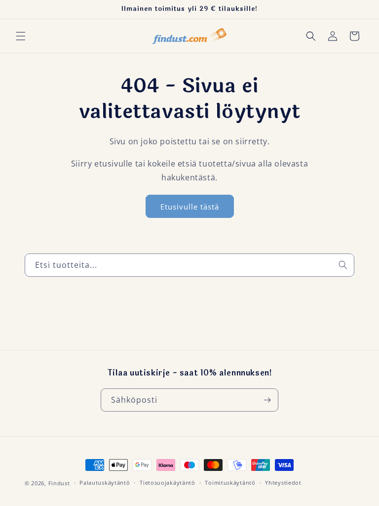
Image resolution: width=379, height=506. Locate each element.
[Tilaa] (267, 400)
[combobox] (189, 265)
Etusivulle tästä (189, 206)
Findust (59, 483)
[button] (21, 36)
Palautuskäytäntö (104, 482)
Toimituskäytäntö (230, 482)
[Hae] (343, 265)
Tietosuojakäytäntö (167, 482)
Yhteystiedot (283, 482)
